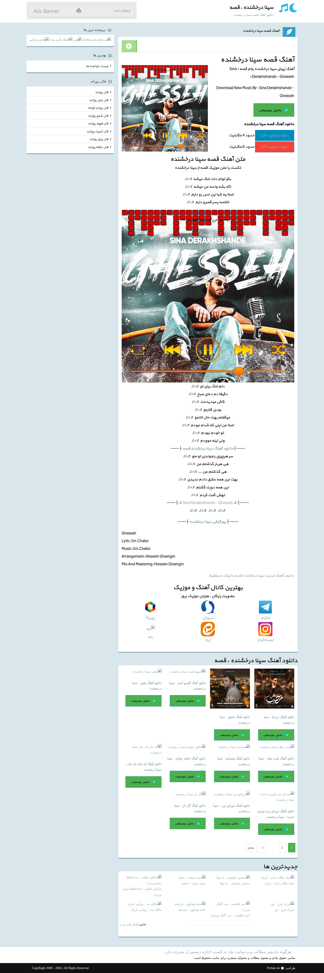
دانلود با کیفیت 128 (275, 135)
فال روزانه (101, 92)
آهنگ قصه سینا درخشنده (261, 31)
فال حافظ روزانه (98, 147)
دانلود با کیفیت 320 (275, 147)
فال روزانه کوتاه (98, 108)
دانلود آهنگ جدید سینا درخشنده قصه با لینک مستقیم (251, 576)
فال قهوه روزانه (98, 123)
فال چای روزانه (98, 100)
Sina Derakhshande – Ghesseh (208, 503)
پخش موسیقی (270, 110)
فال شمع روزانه (98, 115)
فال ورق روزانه (98, 139)
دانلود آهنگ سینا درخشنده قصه (208, 449)
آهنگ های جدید (128, 924)
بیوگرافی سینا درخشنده (208, 522)
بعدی (251, 847)
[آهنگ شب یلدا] (61, 40)
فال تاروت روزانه (97, 131)
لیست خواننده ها (97, 66)
